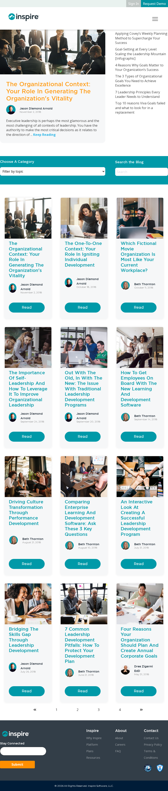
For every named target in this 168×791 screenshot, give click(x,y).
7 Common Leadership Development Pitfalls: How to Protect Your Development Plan (82, 645)
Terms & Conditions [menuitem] (151, 754)
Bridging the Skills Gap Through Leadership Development (24, 640)
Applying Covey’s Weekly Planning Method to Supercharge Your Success (141, 38)
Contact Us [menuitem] (151, 738)
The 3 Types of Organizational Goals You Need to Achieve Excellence (138, 81)
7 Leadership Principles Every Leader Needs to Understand (137, 94)
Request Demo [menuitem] (154, 3)
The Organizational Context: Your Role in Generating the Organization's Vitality (48, 91)
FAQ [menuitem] (118, 751)
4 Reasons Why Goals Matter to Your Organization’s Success (139, 67)
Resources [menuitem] (93, 758)
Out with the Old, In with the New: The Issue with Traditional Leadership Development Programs (83, 388)
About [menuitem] (119, 738)
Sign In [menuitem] (133, 3)
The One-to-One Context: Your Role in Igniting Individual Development (83, 254)
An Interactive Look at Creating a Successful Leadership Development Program (136, 517)
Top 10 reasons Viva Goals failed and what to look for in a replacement (140, 108)
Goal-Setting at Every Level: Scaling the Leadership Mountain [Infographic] (140, 54)
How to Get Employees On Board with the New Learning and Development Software (139, 388)
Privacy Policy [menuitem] (153, 744)
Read (27, 307)
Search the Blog (129, 162)
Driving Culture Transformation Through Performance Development (26, 512)
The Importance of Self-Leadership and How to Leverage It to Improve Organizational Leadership (28, 388)
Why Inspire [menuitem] (94, 738)
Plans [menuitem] (89, 751)
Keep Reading (44, 134)
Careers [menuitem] (120, 744)
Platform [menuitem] (92, 744)
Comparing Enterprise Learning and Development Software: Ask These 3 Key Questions (80, 517)
